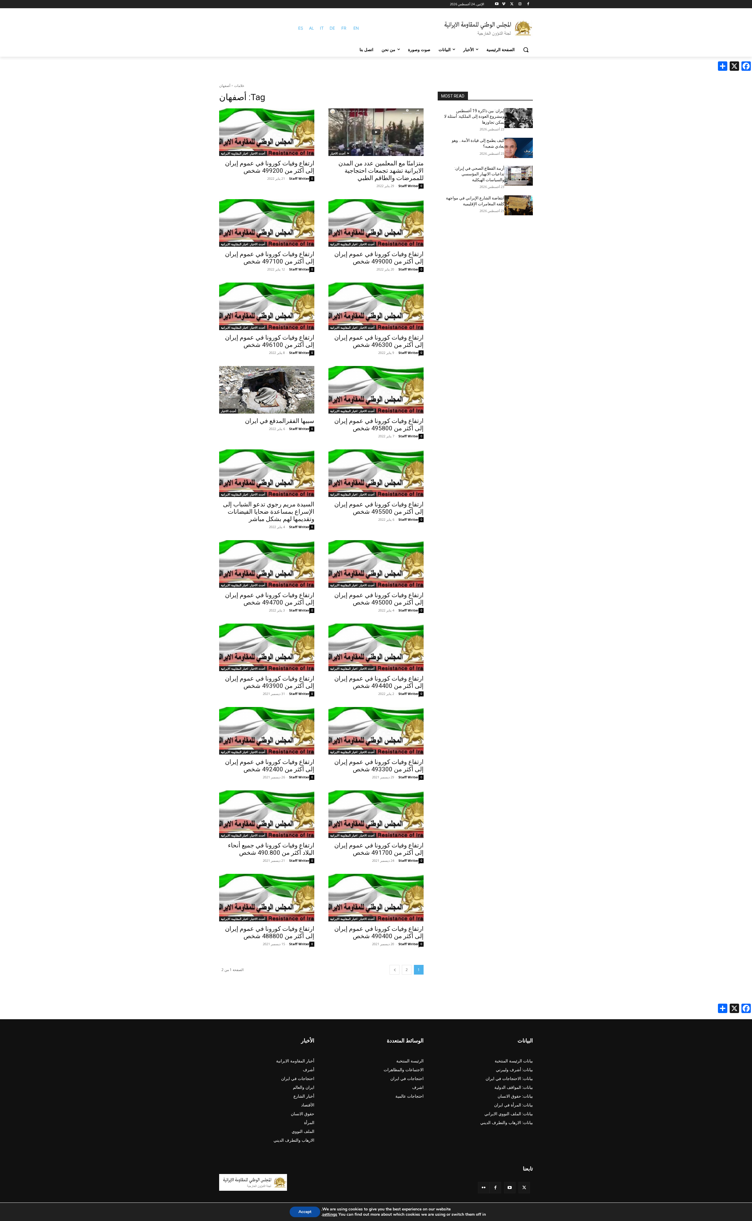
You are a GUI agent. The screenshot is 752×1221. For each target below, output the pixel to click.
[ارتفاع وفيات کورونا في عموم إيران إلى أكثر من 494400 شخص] (376, 647)
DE (332, 28)
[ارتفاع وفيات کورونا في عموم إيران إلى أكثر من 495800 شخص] (376, 390)
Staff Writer (408, 186)
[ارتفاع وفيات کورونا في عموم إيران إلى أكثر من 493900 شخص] (266, 647)
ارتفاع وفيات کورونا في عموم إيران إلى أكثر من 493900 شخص (269, 682)
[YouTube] (510, 1187)
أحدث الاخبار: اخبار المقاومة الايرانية (243, 153)
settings (329, 1214)
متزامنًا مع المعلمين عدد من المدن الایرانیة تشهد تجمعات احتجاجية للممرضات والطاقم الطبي (381, 171)
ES (300, 28)
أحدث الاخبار (337, 153)
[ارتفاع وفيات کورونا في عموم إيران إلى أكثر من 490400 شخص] (376, 897)
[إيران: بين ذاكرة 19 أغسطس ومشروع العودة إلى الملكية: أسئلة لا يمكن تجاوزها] (518, 118)
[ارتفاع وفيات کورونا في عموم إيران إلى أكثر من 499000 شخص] (376, 223)
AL (311, 28)
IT (322, 28)
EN (356, 28)
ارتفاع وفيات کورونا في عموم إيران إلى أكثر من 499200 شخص (269, 167)
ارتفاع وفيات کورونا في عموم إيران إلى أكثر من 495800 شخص (379, 424)
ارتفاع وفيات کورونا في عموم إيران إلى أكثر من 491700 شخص (379, 849)
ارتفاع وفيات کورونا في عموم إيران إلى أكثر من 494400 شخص (379, 682)
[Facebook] (528, 4)
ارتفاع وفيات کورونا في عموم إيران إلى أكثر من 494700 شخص (269, 599)
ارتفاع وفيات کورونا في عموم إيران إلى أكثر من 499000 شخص (379, 258)
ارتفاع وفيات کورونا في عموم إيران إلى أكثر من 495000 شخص (379, 599)
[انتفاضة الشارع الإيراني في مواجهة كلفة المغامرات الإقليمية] (518, 205)
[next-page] (395, 970)
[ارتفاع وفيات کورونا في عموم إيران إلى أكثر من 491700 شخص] (376, 814)
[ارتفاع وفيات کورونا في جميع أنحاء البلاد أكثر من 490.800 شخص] (266, 814)
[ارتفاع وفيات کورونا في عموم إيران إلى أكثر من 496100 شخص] (266, 306)
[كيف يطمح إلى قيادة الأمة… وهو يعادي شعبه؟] (518, 148)
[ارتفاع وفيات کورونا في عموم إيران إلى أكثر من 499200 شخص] (266, 132)
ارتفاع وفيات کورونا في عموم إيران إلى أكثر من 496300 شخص (379, 341)
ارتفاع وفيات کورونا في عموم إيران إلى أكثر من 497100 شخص (269, 258)
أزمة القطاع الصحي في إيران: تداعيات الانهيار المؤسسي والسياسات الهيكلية (479, 174)
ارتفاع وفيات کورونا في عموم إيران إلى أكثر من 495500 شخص (379, 508)
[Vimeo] (503, 4)
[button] (526, 50)
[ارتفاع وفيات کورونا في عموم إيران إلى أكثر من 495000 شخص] (376, 564)
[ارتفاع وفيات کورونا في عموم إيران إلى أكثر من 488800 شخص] (266, 897)
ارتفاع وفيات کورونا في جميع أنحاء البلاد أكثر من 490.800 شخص (271, 849)
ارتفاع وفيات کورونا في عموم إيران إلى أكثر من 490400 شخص (379, 932)
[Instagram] (519, 4)
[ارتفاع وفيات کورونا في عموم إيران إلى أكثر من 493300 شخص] (376, 731)
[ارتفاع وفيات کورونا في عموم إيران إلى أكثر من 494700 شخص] (266, 564)
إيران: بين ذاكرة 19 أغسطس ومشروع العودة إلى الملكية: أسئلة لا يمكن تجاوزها (474, 116)
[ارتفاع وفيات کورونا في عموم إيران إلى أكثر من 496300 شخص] (376, 306)
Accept (304, 1212)
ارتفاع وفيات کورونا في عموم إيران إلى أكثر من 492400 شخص (269, 765)
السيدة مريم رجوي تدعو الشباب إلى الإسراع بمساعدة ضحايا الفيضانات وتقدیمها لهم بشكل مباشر (268, 512)
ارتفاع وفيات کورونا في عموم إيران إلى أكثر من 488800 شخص (269, 932)
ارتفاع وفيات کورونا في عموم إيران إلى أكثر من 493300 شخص (379, 765)
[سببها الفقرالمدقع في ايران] (266, 390)
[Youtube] (497, 4)
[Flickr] (483, 1187)
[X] (511, 4)
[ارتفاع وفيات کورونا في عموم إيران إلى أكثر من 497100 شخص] (266, 223)
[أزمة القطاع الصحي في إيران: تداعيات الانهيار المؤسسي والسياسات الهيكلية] (518, 176)
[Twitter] (524, 1187)
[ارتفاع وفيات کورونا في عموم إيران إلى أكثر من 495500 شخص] (376, 473)
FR (343, 28)
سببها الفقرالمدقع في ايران (279, 420)
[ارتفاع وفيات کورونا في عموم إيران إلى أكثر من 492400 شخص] (266, 731)
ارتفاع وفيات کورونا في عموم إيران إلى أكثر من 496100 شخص (269, 341)
